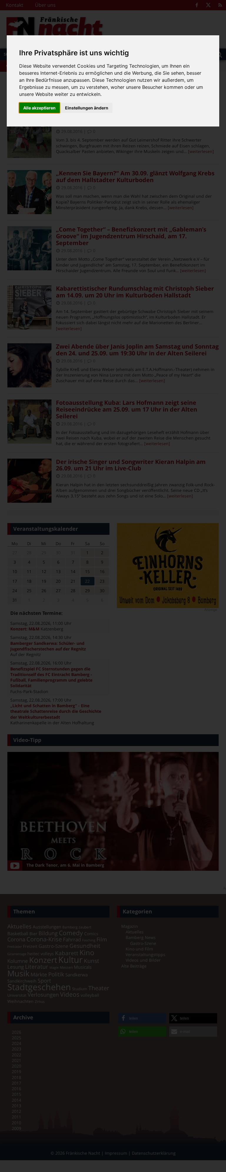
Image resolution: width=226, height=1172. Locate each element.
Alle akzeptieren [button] (39, 107)
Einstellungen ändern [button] (86, 107)
